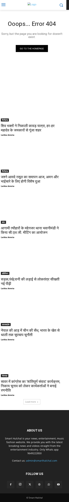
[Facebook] (10, 484)
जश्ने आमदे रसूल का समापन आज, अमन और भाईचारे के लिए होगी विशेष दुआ (30, 179)
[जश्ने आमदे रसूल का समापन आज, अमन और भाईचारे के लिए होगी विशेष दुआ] (32, 157)
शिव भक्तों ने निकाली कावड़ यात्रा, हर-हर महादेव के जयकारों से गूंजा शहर (27, 128)
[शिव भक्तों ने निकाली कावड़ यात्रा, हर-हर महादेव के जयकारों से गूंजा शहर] (32, 106)
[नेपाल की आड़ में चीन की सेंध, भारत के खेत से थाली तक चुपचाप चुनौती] (32, 310)
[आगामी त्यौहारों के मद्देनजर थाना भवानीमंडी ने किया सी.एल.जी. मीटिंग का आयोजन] (32, 208)
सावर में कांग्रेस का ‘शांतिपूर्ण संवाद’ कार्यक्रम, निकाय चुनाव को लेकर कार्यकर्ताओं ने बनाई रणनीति (30, 385)
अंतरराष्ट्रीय (6, 324)
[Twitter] (29, 484)
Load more (30, 401)
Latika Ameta (7, 135)
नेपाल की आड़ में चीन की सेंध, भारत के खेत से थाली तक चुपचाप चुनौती (30, 332)
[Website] (39, 484)
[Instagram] (20, 484)
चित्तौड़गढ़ (5, 120)
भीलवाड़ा (4, 375)
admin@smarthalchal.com (41, 460)
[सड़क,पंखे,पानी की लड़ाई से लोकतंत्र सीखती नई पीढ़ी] (32, 259)
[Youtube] (58, 484)
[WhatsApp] (48, 484)
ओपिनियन (5, 273)
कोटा (3, 222)
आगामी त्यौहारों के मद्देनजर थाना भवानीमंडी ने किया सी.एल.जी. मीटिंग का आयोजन (30, 230)
